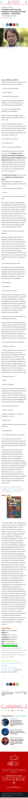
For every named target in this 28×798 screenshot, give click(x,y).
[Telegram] (12, 710)
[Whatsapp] (15, 710)
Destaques (4, 7)
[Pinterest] (14, 24)
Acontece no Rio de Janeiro (16, 729)
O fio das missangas (16, 489)
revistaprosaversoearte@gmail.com (14, 787)
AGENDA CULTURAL (14, 718)
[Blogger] (19, 710)
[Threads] (22, 710)
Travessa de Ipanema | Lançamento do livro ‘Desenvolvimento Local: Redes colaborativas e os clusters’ (16, 723)
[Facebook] (7, 24)
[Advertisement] (14, 64)
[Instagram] (6, 710)
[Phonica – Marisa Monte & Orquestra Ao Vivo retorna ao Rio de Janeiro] (5, 732)
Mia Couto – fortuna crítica (9, 667)
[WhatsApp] (17, 24)
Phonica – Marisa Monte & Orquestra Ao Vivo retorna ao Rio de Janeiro (18, 732)
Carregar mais (13, 747)
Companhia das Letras (11, 491)
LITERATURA (9, 7)
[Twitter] (10, 779)
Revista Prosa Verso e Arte (9, 15)
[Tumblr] (9, 710)
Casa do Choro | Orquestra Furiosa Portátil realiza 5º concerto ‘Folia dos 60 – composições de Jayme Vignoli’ (17, 742)
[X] (10, 24)
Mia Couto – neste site (7, 669)
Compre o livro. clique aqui (9, 646)
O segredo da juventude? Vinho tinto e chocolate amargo (7, 693)
